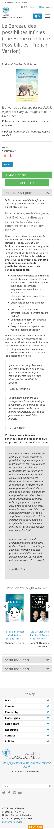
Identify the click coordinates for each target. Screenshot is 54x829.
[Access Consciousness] (6, 11)
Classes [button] (10, 706)
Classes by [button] (11, 712)
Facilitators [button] (12, 723)
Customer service (12, 821)
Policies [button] (10, 741)
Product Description (19, 193)
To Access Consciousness (15, 2)
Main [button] (8, 700)
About (7, 164)
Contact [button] (10, 735)
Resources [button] (11, 729)
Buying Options (15, 175)
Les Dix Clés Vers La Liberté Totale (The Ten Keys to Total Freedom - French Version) (39, 638)
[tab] (27, 700)
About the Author (17, 660)
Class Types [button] (12, 718)
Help (32, 7)
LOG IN (24, 7)
